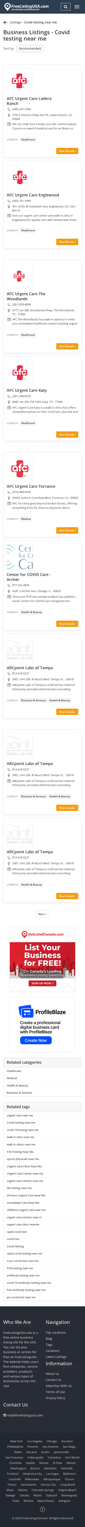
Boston (35, 1468)
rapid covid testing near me (24, 1253)
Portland (12, 1474)
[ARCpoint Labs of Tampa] (20, 650)
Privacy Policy (55, 1398)
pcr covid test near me (21, 1297)
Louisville (15, 1479)
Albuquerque (51, 1479)
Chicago (52, 1441)
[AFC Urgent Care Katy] (20, 372)
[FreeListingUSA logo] (26, 6)
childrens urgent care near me (26, 1210)
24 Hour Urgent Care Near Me (26, 1195)
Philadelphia (15, 1447)
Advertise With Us (59, 1386)
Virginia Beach (67, 1490)
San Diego (69, 1447)
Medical (26, 519)
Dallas (18, 1452)
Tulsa (15, 1501)
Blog (49, 1338)
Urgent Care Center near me (25, 1173)
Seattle (30, 1463)
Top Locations (56, 1332)
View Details (67, 151)
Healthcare (28, 139)
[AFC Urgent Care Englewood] (20, 177)
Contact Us (53, 1380)
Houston (67, 1441)
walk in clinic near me (20, 1137)
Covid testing (15, 1246)
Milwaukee (32, 1479)
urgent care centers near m (24, 1217)
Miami (38, 1495)
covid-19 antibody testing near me (29, 1283)
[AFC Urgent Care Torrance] (20, 468)
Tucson (69, 1479)
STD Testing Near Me (20, 1152)
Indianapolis (35, 1457)
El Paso (57, 1463)
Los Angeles (34, 1441)
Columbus (54, 1457)
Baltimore (69, 1474)
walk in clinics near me (21, 1144)
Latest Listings (56, 1357)
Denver (44, 1463)
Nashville (67, 1468)
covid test (13, 1239)
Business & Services (33, 700)
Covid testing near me (21, 1122)
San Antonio (50, 1447)
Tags (49, 1345)
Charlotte (15, 1463)
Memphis (50, 1468)
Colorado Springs (43, 1490)
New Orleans (45, 1501)
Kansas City (48, 1484)
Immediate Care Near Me (23, 1203)
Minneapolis (69, 1495)
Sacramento (29, 1484)
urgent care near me (20, 1115)
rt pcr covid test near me (22, 1261)
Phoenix (32, 1447)
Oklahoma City (32, 1474)
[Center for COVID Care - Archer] (20, 557)
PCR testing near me (20, 1268)
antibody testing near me (23, 1275)
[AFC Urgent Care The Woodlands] (20, 276)
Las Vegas (52, 1474)
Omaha (24, 1495)
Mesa (10, 1490)
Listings (15, 22)
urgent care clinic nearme (23, 1224)
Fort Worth (72, 1457)
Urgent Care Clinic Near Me (24, 1166)
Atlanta (22, 1490)
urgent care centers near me (25, 1181)
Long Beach (67, 1484)
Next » (42, 914)
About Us (52, 1374)
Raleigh (10, 1495)
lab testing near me (19, 1188)
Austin (45, 1452)
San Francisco (14, 1457)
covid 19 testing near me (22, 1130)
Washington (18, 1468)
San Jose (31, 1452)
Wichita (28, 1501)
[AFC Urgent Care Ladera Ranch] (20, 81)
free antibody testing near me (26, 1290)
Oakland (51, 1495)
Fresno (12, 1484)
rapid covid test (17, 1232)
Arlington (64, 1501)
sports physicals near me (23, 1159)
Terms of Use (55, 1392)
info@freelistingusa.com (25, 1415)
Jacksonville (61, 1452)
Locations (53, 1351)
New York (16, 1441)
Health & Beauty (31, 612)
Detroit (71, 1463)
